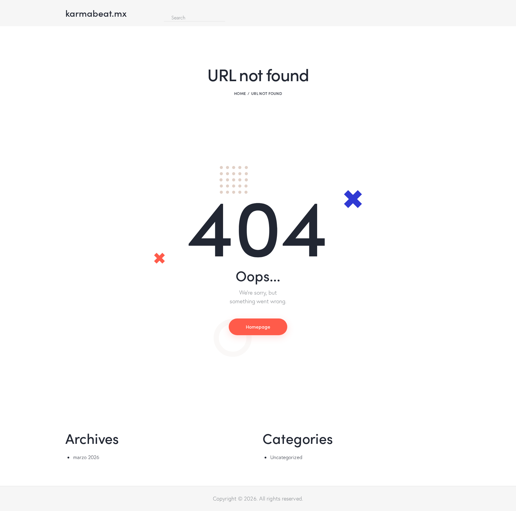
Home (240, 93)
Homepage (258, 326)
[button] (166, 8)
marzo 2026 (86, 457)
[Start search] (230, 17)
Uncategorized (286, 457)
